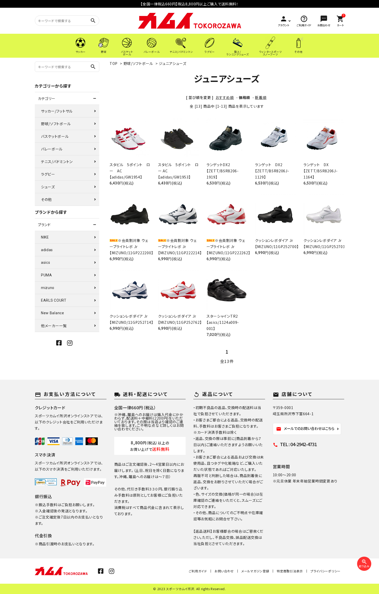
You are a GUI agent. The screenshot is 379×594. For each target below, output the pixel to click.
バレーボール (52, 148)
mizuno (47, 288)
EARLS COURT (54, 300)
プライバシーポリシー (325, 571)
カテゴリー (46, 98)
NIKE (45, 237)
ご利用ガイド (198, 571)
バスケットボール (55, 136)
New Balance (52, 313)
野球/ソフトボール (138, 63)
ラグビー (48, 174)
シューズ (48, 186)
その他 (46, 199)
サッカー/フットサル (57, 111)
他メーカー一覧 (54, 325)
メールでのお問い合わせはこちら (305, 428)
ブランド (44, 224)
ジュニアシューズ (172, 63)
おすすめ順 (225, 97)
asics (45, 262)
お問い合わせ (224, 571)
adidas (47, 250)
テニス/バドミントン (57, 161)
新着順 (260, 97)
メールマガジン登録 (255, 571)
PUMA (46, 275)
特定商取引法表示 (290, 571)
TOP (114, 63)
